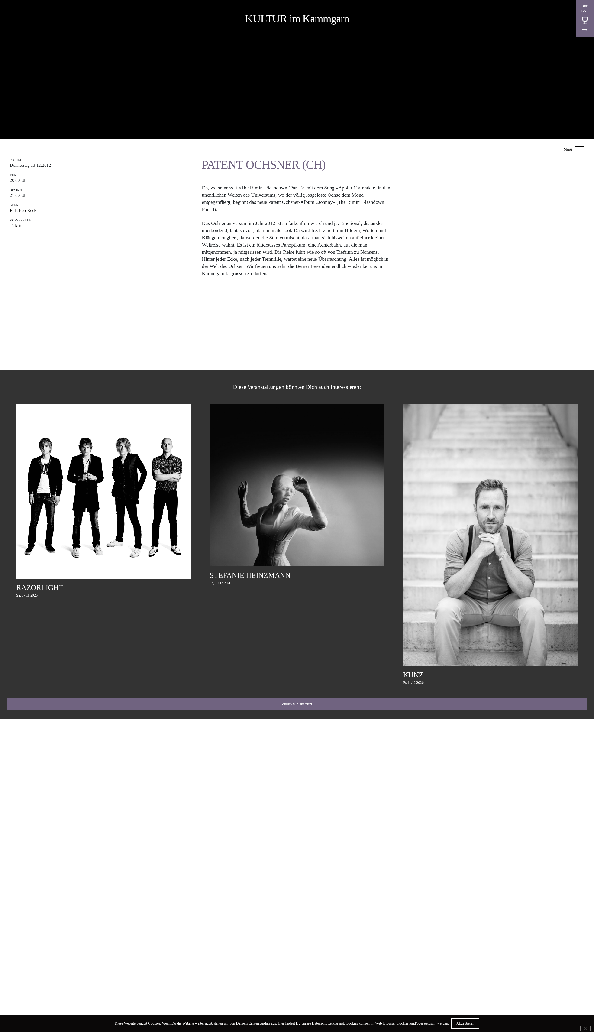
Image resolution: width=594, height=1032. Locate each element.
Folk (14, 210)
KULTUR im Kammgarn (297, 18)
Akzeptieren (465, 1023)
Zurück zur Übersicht (297, 704)
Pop (22, 210)
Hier (281, 1023)
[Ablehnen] (585, 1028)
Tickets (16, 225)
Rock (31, 210)
